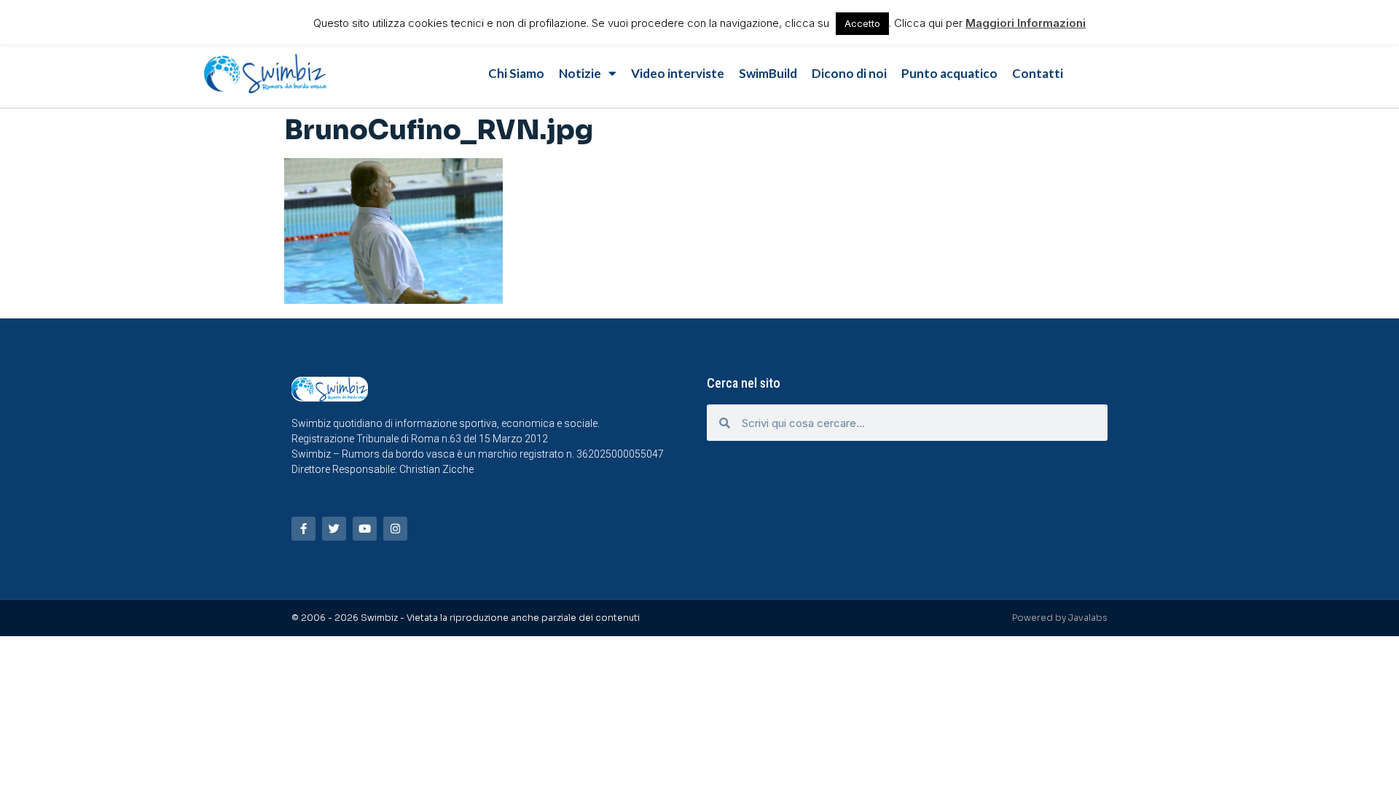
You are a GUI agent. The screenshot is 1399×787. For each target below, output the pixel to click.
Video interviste (677, 73)
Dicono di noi (849, 73)
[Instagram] (395, 529)
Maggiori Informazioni (1025, 23)
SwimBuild (768, 73)
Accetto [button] (862, 23)
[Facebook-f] (303, 529)
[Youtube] (365, 529)
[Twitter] (334, 529)
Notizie (580, 73)
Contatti (1037, 73)
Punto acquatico (949, 73)
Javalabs (1088, 617)
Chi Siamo (516, 73)
